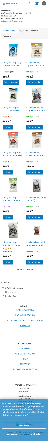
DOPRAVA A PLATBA (25, 310)
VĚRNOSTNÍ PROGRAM (25, 353)
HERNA (25, 359)
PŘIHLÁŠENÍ (25, 348)
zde (33, 409)
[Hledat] (30, 3)
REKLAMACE (25, 325)
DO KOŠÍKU (13, 82)
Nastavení (24, 425)
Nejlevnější (24, 30)
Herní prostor (11, 292)
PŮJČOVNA (25, 364)
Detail (8, 127)
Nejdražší (35, 30)
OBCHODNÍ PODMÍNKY (25, 315)
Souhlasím (35, 434)
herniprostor (10, 296)
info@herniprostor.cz (14, 288)
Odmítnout (12, 434)
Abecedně (7, 36)
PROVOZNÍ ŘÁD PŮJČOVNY (25, 369)
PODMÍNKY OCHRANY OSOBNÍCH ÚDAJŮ (25, 320)
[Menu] (44, 3)
